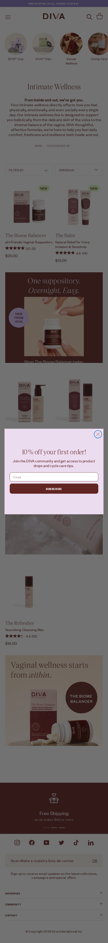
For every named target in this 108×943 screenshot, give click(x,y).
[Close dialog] (98, 434)
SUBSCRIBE (54, 488)
